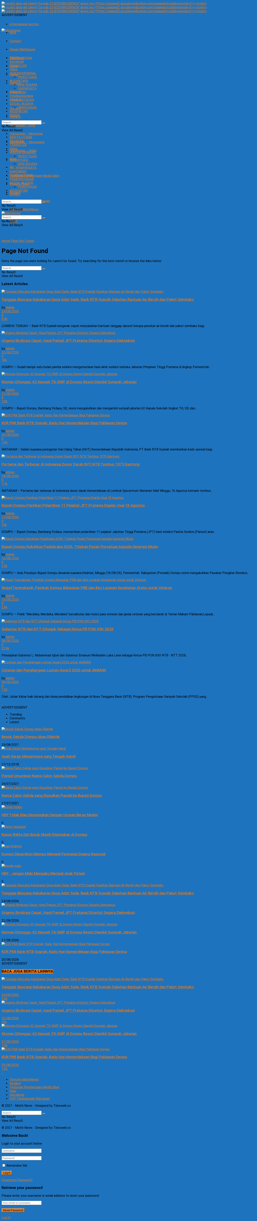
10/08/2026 (10, 599)
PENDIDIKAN (27, 107)
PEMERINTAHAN (22, 100)
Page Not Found (22, 241)
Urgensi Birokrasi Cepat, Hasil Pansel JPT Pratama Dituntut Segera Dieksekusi (68, 340)
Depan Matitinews (22, 49)
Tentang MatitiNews (24, 209)
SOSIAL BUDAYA (21, 104)
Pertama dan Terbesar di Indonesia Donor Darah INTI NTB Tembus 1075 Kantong (71, 464)
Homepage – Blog (22, 125)
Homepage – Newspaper (27, 142)
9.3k (4, 319)
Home (6, 241)
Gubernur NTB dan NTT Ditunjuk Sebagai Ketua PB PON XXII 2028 (57, 629)
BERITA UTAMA (21, 58)
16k (4, 360)
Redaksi (15, 1083)
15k (4, 525)
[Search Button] (44, 123)
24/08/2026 (10, 311)
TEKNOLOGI (18, 66)
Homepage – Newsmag (26, 134)
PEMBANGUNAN (21, 96)
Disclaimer (17, 1095)
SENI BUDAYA (27, 85)
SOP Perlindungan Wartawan (30, 1099)
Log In (6, 1217)
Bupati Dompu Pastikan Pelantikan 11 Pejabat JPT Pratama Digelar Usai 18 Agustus (73, 505)
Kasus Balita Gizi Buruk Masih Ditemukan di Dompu (44, 834)
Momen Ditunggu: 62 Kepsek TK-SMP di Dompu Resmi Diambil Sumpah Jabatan (69, 382)
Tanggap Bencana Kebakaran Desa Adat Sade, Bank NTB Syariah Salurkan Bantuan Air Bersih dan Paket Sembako (98, 299)
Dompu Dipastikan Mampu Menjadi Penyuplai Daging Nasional (53, 854)
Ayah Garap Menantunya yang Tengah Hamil (38, 756)
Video (14, 69)
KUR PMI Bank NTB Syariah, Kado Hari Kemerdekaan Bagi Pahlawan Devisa (64, 423)
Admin (10, 307)
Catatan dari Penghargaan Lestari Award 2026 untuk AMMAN (54, 670)
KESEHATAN (19, 111)
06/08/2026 (10, 682)
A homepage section (24, 24)
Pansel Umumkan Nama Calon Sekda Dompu (39, 776)
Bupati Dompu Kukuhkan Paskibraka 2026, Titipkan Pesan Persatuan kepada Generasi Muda (80, 547)
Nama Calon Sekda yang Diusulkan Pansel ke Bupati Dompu (52, 795)
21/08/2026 (10, 394)
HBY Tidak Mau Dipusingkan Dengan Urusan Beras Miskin (50, 815)
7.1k (4, 484)
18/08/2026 (10, 476)
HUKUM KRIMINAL (23, 73)
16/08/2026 (10, 558)
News (14, 167)
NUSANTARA (19, 81)
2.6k (4, 607)
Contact (15, 41)
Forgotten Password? (17, 1180)
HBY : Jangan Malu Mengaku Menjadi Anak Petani (43, 873)
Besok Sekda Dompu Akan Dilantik (31, 737)
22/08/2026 (10, 352)
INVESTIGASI (27, 77)
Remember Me (16, 1165)
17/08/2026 (10, 517)
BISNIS (15, 115)
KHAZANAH (18, 92)
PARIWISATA (27, 88)
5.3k (4, 566)
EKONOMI (17, 62)
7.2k (4, 401)
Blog (13, 32)
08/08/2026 (10, 641)
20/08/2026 (10, 435)
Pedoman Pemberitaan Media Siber (34, 176)
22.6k (5, 648)
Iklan (13, 1091)
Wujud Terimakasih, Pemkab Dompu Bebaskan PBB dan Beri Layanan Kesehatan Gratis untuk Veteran (87, 588)
